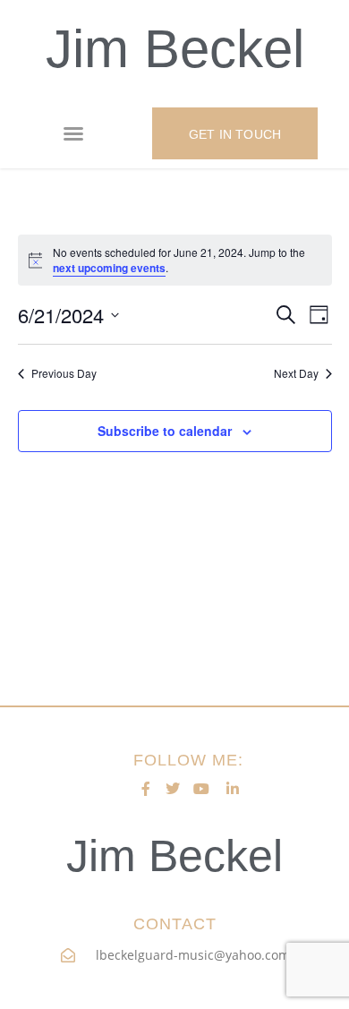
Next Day (296, 373)
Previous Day (64, 373)
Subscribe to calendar (165, 431)
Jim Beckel (175, 49)
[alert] (175, 260)
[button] (73, 133)
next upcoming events (109, 268)
